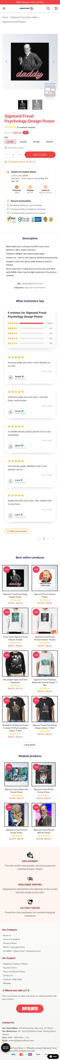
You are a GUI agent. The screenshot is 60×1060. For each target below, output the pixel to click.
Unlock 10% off (6, 1047)
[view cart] (56, 8)
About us (7, 935)
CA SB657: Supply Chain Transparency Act (22, 951)
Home (5, 17)
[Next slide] (53, 61)
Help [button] (55, 1056)
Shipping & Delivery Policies (15, 964)
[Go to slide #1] (22, 105)
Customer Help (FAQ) (12, 979)
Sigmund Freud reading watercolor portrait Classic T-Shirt (45, 682)
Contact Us (8, 975)
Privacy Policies (10, 943)
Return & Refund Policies (14, 971)
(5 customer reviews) (26, 127)
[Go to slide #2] (37, 105)
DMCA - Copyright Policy (14, 947)
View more (30, 745)
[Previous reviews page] (39, 538)
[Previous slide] (6, 61)
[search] (48, 8)
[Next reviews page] (53, 538)
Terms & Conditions (11, 939)
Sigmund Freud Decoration (24, 17)
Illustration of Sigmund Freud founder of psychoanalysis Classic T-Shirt (15, 728)
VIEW (15, 588)
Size (6, 137)
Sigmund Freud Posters (14, 22)
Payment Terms (10, 968)
